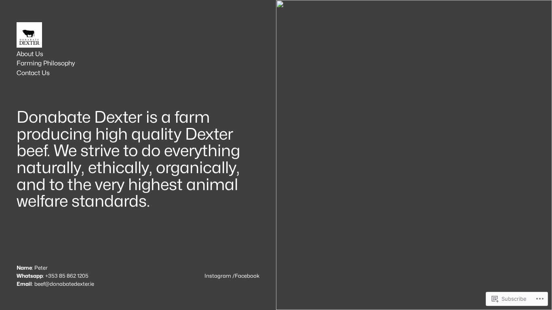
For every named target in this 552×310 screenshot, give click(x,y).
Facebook (247, 275)
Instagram (217, 275)
